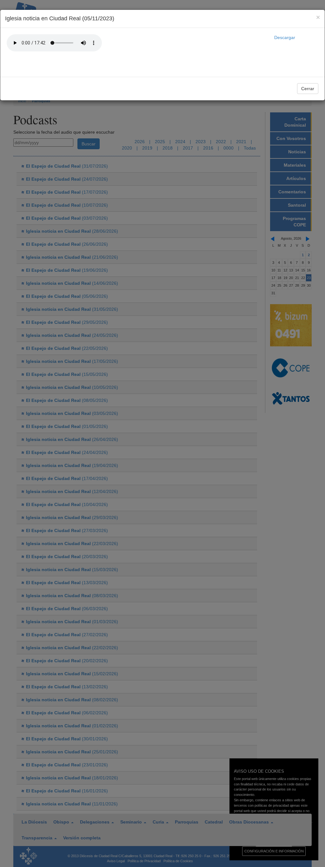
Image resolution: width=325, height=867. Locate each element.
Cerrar (307, 88)
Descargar (284, 37)
